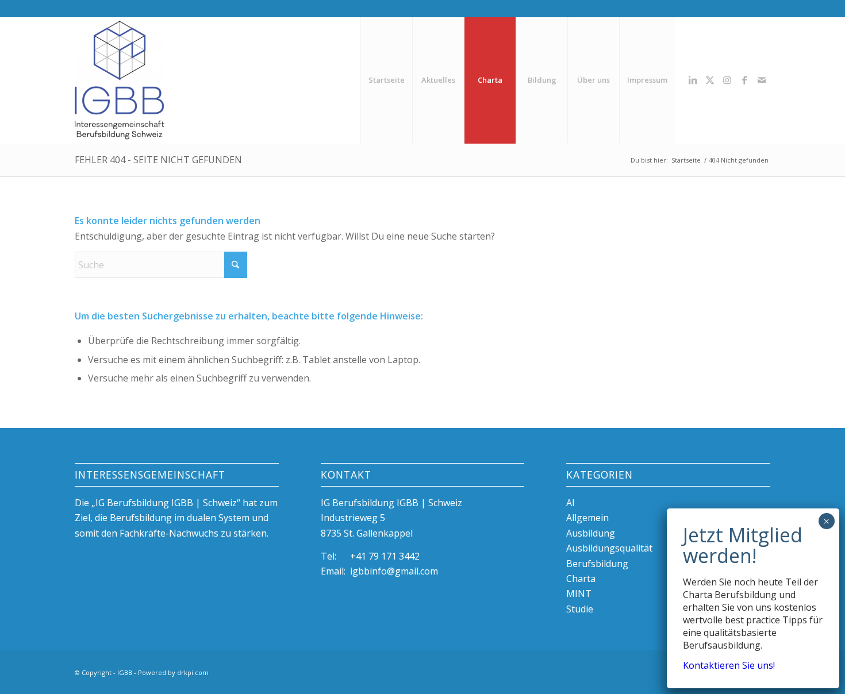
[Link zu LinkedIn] (692, 79)
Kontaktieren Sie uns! (729, 666)
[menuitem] (386, 80)
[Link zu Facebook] (744, 79)
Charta (581, 578)
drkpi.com (193, 672)
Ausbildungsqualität (609, 548)
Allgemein (587, 517)
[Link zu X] (710, 79)
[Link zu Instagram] (727, 79)
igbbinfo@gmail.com (394, 571)
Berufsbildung (597, 563)
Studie (579, 609)
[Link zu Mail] (761, 79)
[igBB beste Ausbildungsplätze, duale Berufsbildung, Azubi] (119, 80)
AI (570, 502)
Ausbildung (590, 533)
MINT (579, 593)
